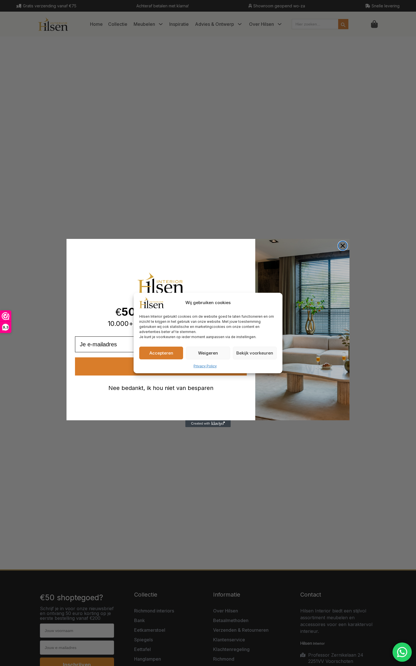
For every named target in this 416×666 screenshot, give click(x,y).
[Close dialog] (342, 245)
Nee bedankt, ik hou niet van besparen (160, 388)
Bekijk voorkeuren (254, 353)
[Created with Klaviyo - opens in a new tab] (208, 423)
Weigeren (208, 353)
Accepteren (161, 353)
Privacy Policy (205, 366)
